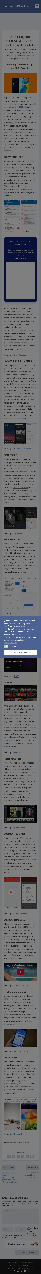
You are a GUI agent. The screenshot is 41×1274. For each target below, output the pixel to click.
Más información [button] (10, 643)
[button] (6, 646)
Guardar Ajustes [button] (20, 652)
